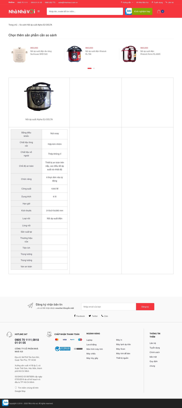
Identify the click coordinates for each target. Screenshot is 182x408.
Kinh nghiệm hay (142, 11)
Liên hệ (170, 2)
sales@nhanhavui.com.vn (68, 2)
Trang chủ (13, 24)
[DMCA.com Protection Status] (78, 349)
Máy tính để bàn (123, 353)
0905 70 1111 (22, 2)
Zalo (106, 316)
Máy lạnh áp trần (123, 344)
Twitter (95, 316)
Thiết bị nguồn (122, 357)
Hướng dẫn (127, 2)
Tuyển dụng (158, 2)
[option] (36, 54)
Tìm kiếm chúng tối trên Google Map (27, 389)
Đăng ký (145, 306)
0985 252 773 (50, 2)
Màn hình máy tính (94, 349)
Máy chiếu (91, 353)
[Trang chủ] (21, 11)
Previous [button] (4, 55)
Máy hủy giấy (92, 358)
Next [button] (177, 55)
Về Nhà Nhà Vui (142, 2)
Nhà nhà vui (33, 403)
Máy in (119, 339)
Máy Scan (120, 348)
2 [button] (93, 68)
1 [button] (90, 68)
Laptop (89, 339)
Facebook (80, 316)
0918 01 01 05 (36, 2)
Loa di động (91, 344)
